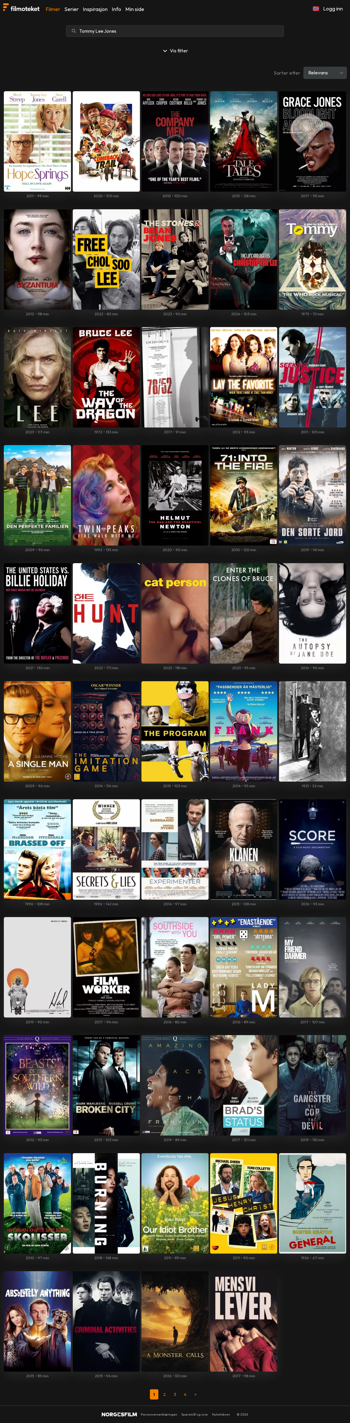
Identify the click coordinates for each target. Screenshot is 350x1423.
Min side (134, 9)
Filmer (53, 9)
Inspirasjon (95, 9)
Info (116, 9)
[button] (316, 8)
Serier (71, 9)
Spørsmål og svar (194, 1414)
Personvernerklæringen (159, 1414)
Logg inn (333, 8)
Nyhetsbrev (221, 1414)
